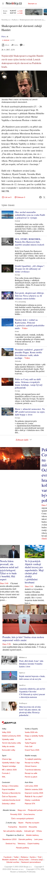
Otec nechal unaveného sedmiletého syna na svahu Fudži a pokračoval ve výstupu (30, 215)
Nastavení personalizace (31, 862)
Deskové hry (11, 844)
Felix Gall (28, 746)
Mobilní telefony (32, 835)
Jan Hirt (28, 739)
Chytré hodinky (33, 844)
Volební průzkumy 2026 (11, 736)
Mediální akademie (9, 860)
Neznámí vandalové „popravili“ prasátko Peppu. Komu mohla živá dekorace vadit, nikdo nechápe (29, 353)
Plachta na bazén (32, 823)
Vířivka (39, 831)
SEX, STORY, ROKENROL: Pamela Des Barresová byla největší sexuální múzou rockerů (29, 241)
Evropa (17, 275)
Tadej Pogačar (30, 743)
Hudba (17, 248)
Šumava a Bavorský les (11, 793)
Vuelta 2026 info (31, 732)
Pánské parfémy (22, 848)
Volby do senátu (8, 746)
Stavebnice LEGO (9, 839)
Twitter (16, 857)
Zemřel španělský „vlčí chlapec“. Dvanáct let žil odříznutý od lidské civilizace (30, 268)
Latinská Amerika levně (11, 800)
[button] (23, 84)
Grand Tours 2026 (32, 750)
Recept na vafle (31, 773)
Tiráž (39, 857)
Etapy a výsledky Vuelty (34, 736)
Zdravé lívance (31, 766)
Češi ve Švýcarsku (9, 796)
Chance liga (6, 759)
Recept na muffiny (32, 763)
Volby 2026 (6, 732)
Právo (4, 36)
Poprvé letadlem (8, 789)
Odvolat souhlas (12, 862)
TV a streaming (20, 302)
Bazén (20, 823)
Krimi (17, 331)
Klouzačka (33, 827)
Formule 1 (6, 773)
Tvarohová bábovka (33, 770)
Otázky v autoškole (32, 800)
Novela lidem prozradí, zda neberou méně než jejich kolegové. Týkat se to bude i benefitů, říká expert (9, 570)
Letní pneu (38, 839)
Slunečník (23, 827)
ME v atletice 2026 (9, 770)
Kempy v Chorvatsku (10, 786)
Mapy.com (22, 810)
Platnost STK (30, 804)
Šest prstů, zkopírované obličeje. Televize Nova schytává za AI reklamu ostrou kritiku (29, 295)
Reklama (24, 857)
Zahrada (18, 361)
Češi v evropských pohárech (22, 818)
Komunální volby (8, 750)
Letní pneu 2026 (31, 786)
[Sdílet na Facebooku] (40, 197)
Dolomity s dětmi (8, 804)
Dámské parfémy (25, 839)
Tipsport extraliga (9, 766)
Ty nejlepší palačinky (33, 759)
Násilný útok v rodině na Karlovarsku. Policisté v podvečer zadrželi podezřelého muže (29, 324)
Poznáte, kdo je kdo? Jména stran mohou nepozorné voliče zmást (23, 638)
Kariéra (33, 857)
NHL (4, 777)
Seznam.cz (32, 4)
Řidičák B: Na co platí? (34, 796)
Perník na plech (31, 777)
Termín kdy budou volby (11, 743)
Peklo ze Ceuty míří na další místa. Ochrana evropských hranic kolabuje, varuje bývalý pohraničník (28, 383)
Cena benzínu (29, 814)
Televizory (21, 844)
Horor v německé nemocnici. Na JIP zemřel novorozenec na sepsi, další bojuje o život (30, 411)
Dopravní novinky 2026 (34, 793)
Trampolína (12, 827)
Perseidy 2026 (16, 814)
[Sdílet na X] (44, 197)
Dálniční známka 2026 (33, 789)
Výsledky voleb (8, 739)
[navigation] (3, 4)
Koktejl (17, 221)
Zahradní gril (29, 831)
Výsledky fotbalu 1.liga (11, 763)
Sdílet (16, 45)
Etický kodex (24, 860)
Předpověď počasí (35, 810)
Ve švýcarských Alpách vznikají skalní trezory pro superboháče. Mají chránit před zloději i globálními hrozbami (34, 571)
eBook (7, 45)
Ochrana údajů (37, 860)
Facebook (8, 857)
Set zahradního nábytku (12, 831)
